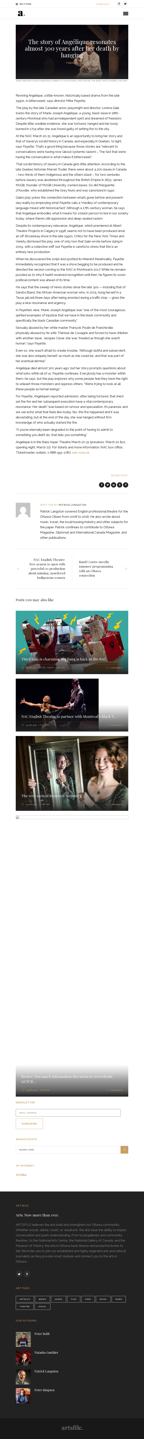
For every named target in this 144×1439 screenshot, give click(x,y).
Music (42, 668)
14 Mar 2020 (31, 805)
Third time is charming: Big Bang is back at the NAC (63, 658)
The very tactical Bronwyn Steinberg (51, 795)
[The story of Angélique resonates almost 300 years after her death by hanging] (25, 510)
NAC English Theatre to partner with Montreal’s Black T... (68, 716)
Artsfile (21, 1175)
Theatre (72, 63)
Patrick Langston (72, 504)
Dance (58, 1299)
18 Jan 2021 (31, 668)
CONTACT (103, 4)
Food (88, 1299)
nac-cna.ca (80, 452)
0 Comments (116, 668)
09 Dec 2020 (31, 725)
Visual (42, 1306)
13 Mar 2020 (31, 1090)
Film (73, 1299)
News (50, 668)
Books (42, 1299)
